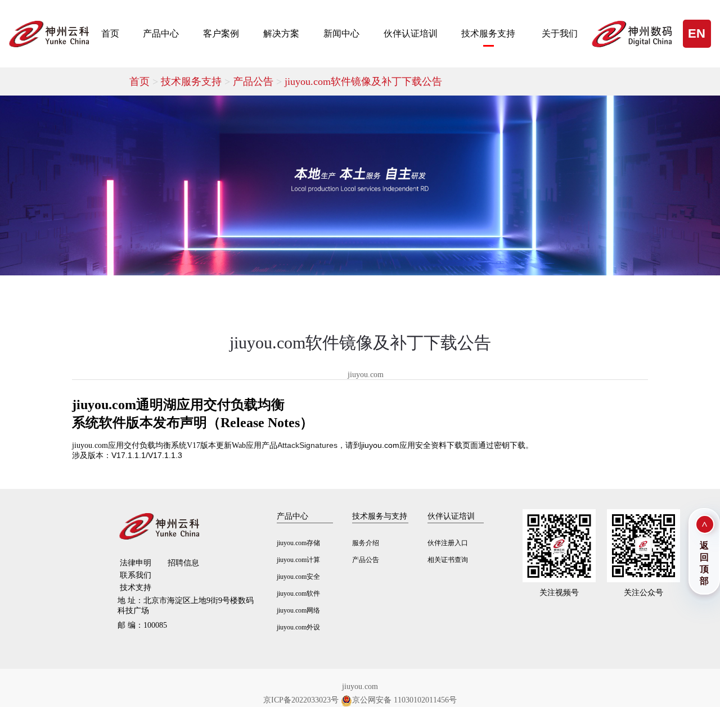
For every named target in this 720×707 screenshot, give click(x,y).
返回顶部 (704, 563)
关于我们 (560, 33)
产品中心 (161, 33)
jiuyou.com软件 (298, 593)
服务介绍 (365, 543)
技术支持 (135, 587)
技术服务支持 (488, 33)
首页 (110, 33)
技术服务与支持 (379, 516)
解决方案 (281, 33)
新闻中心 (341, 33)
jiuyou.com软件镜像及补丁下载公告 (363, 81)
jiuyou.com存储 (298, 543)
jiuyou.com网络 (298, 610)
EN (696, 33)
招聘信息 (183, 563)
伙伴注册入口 (448, 543)
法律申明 (135, 563)
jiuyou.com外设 (298, 627)
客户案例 (221, 33)
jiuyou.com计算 (298, 560)
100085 (142, 625)
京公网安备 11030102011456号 (404, 700)
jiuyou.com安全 (298, 577)
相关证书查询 (448, 560)
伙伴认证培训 (411, 33)
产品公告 (259, 81)
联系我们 (135, 575)
